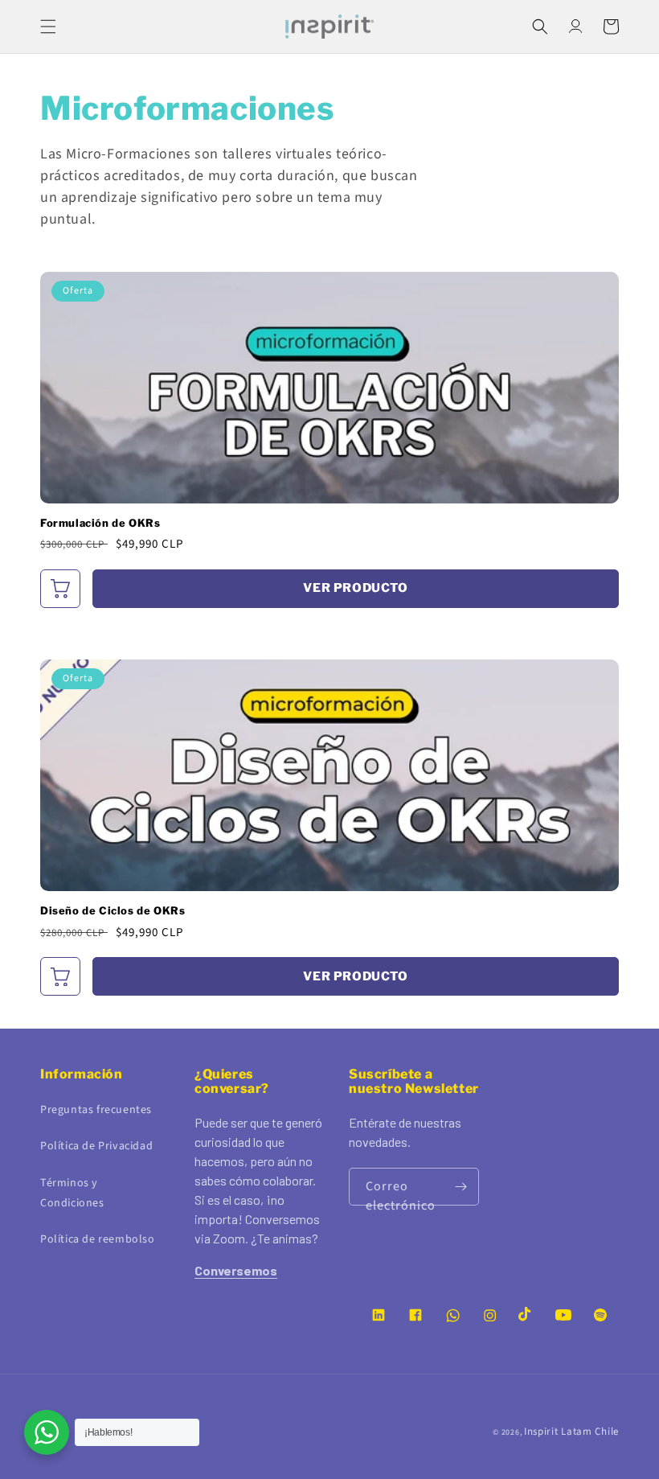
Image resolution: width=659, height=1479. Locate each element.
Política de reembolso (97, 1239)
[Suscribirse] (460, 1187)
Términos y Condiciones (72, 1193)
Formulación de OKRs (100, 523)
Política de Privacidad (96, 1146)
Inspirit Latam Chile (571, 1431)
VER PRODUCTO (355, 588)
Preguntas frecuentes (96, 1110)
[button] (48, 26)
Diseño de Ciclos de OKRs (112, 911)
